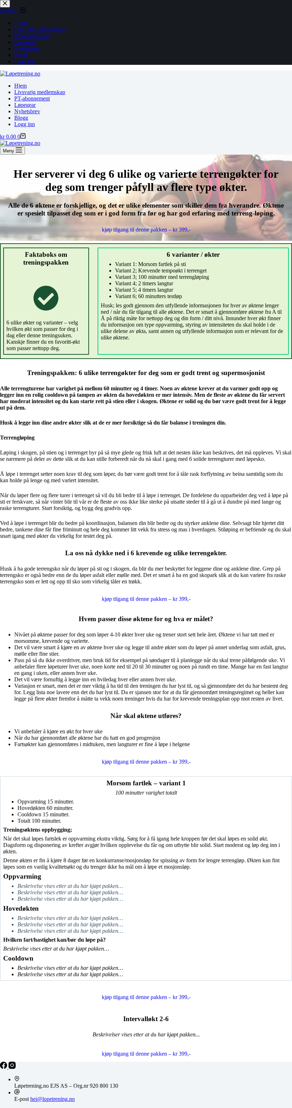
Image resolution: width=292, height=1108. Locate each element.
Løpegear (25, 105)
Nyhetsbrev (27, 111)
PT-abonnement (32, 98)
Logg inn (24, 124)
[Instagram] (12, 1067)
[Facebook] (4, 1067)
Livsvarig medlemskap (39, 92)
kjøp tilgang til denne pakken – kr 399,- (146, 230)
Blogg (21, 118)
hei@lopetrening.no (52, 1099)
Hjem (20, 86)
